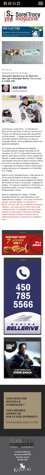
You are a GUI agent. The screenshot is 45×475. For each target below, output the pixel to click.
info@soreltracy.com (22, 422)
